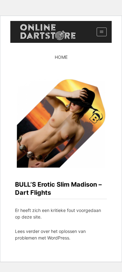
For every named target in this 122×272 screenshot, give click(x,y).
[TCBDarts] (48, 32)
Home (61, 57)
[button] (101, 32)
